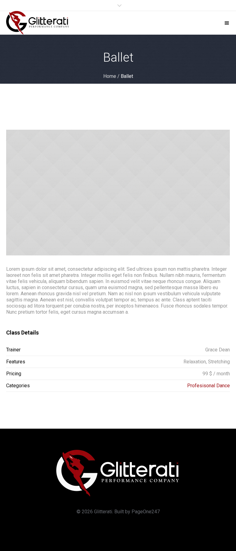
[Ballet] (118, 192)
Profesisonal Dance (208, 385)
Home (109, 76)
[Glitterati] (37, 23)
